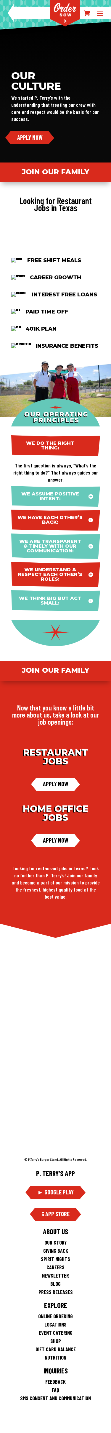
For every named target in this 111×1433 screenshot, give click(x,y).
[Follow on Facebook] (33, 1138)
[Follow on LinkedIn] (78, 1138)
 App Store (56, 1213)
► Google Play (55, 1192)
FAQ (55, 1390)
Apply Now (30, 137)
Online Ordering (55, 1316)
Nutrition (55, 1357)
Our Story (55, 1242)
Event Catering (56, 1332)
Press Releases (55, 1292)
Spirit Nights (55, 1259)
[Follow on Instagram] (63, 1138)
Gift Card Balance (56, 1349)
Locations (55, 1324)
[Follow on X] (48, 1138)
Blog (55, 1284)
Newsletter (55, 1275)
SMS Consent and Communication (55, 1398)
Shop (55, 1341)
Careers (55, 1267)
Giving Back (55, 1250)
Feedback (55, 1381)
